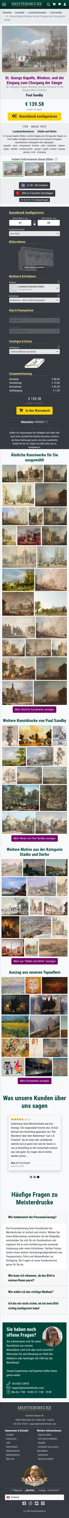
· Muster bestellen (45, 1459)
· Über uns (9, 1459)
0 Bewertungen (41, 200)
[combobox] (34, 233)
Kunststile (19, 12)
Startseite (7, 12)
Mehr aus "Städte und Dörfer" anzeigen (35, 961)
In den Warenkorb (36, 411)
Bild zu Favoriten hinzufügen (36, 193)
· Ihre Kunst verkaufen (47, 1438)
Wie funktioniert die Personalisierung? (32, 1217)
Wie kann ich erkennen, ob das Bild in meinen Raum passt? (31, 1278)
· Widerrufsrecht (12, 1450)
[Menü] (4, 4)
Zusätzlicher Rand (16, 229)
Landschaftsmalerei (37, 12)
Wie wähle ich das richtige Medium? (30, 1292)
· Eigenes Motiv (44, 1434)
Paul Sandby (56, 12)
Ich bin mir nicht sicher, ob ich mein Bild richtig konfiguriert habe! (33, 1305)
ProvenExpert (24, 1163)
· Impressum (11, 1438)
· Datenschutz (11, 1446)
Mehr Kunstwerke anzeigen (34, 1080)
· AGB (7, 1442)
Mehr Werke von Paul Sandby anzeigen (35, 838)
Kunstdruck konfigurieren (37, 116)
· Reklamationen (12, 1454)
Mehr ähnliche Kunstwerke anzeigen (34, 709)
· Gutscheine (42, 1454)
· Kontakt (9, 1434)
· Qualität (41, 1442)
